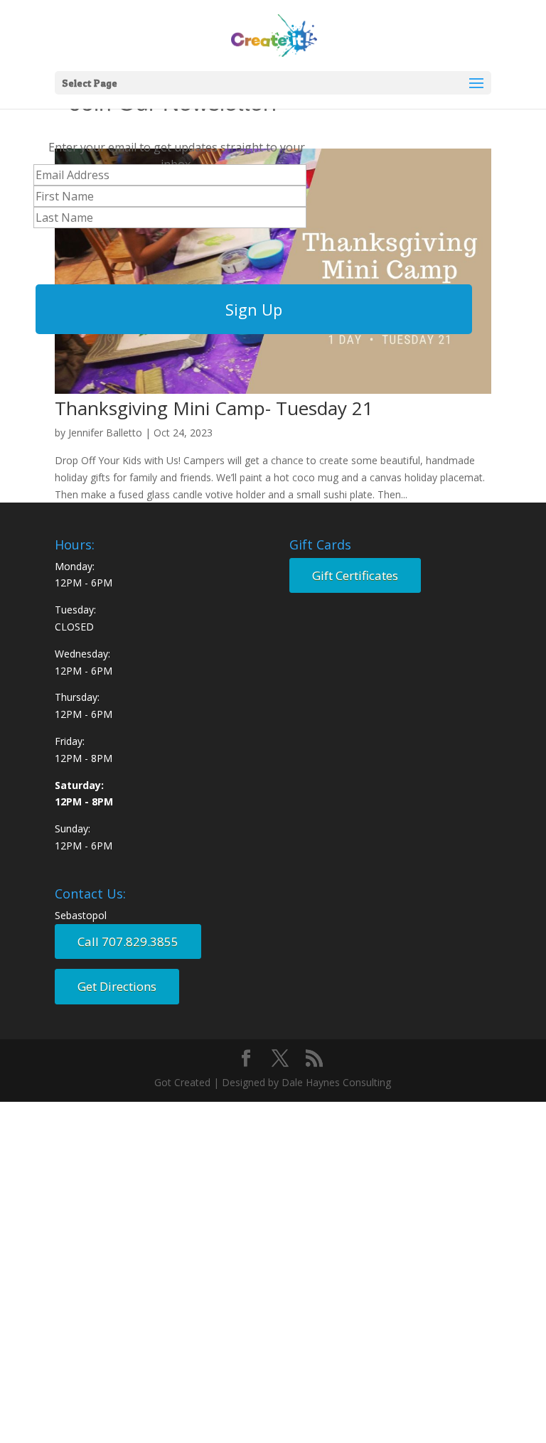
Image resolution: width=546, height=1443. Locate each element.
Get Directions (116, 986)
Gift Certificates (355, 575)
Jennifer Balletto (105, 432)
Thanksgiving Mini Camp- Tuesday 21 (214, 408)
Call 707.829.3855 (127, 941)
